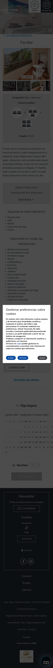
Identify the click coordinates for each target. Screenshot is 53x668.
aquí (19, 343)
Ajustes (42, 358)
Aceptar (11, 358)
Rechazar (23, 358)
